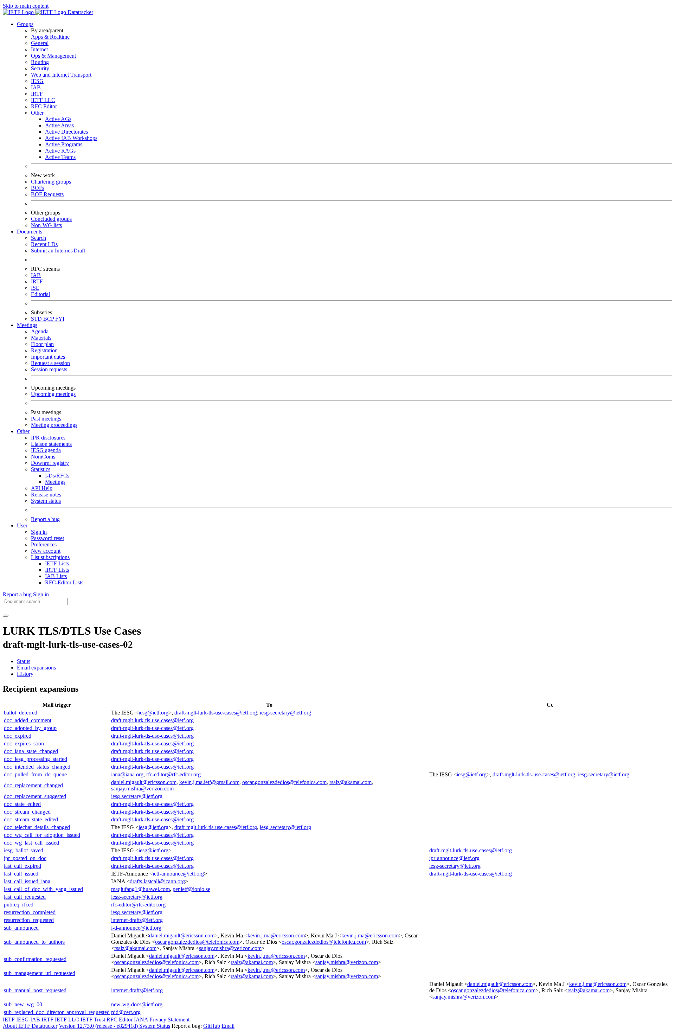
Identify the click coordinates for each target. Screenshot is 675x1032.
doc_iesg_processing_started (35, 759)
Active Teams (60, 157)
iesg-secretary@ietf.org (285, 713)
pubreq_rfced (18, 905)
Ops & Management (53, 56)
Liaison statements (51, 444)
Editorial (40, 294)
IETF (9, 1020)
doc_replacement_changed (33, 785)
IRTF (37, 94)
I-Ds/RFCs (57, 476)
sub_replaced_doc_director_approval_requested (57, 1012)
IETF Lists (57, 563)
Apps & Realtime (50, 37)
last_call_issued (21, 874)
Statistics (40, 469)
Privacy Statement (169, 1020)
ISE (35, 288)
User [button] (22, 525)
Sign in (39, 532)
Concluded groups (51, 219)
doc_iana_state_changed (31, 751)
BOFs (37, 188)
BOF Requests (47, 194)
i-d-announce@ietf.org (136, 928)
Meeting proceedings (54, 425)
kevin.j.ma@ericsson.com (276, 935)
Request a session (50, 363)
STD (37, 319)
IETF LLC (43, 100)
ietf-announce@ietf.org (178, 874)
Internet (39, 49)
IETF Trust (93, 1020)
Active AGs (58, 119)
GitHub (211, 1026)
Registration (44, 350)
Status (23, 661)
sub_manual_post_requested (35, 990)
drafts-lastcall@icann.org (157, 881)
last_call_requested (25, 897)
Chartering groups (51, 182)
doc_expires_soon (24, 743)
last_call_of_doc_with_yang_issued (43, 889)
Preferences (44, 544)
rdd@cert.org (126, 1012)
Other (37, 113)
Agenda (40, 331)
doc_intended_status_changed (37, 767)
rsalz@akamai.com (350, 782)
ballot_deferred (20, 713)
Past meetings (46, 419)
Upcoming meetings (53, 394)
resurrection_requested (29, 920)
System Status (154, 1026)
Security (40, 68)
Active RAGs (60, 151)
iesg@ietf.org (153, 713)
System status (46, 501)
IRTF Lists (57, 570)
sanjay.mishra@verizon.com (142, 788)
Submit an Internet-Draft (58, 251)
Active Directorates (66, 132)
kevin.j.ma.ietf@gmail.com (209, 782)
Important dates (48, 357)
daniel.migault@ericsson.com (143, 782)
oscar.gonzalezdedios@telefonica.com (284, 782)
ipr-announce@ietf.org (454, 858)
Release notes (46, 495)
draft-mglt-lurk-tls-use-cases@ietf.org (215, 713)
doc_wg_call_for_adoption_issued (42, 835)
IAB (36, 87)
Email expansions (36, 668)
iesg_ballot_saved (23, 850)
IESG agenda (46, 450)
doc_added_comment (27, 720)
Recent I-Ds (44, 244)
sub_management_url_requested (39, 973)
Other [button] (23, 431)
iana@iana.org (127, 774)
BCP (49, 319)
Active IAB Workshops (71, 138)
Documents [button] (29, 232)
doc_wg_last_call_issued (31, 843)
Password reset (47, 538)
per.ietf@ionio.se (191, 889)
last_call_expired (22, 866)
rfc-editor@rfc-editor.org (173, 774)
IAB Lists (56, 576)
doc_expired (17, 736)
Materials (41, 338)
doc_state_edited (22, 804)
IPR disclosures (48, 438)
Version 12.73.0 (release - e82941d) (99, 1026)
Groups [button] (25, 24)
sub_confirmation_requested (35, 959)
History (25, 674)
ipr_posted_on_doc (25, 858)
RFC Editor (44, 106)
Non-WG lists (46, 225)
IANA (141, 1020)
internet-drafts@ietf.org (137, 920)
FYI (59, 319)
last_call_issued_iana (27, 881)
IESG (37, 81)
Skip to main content (26, 6)
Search (38, 238)
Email (227, 1026)
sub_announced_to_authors (34, 942)
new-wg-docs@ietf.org (136, 1004)
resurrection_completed (30, 912)
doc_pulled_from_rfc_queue (35, 774)
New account (45, 551)
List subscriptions (50, 557)
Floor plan (42, 344)
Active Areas (59, 125)
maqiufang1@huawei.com (140, 889)
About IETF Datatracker (30, 1026)
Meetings (55, 482)
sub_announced (21, 928)
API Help (41, 488)
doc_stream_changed (27, 812)
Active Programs (63, 144)
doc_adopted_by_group (30, 728)
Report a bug (45, 519)
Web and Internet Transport (61, 75)
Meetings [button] (27, 325)
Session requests (49, 369)
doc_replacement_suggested (35, 796)
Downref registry (50, 463)
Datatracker (79, 12)
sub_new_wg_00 (23, 1004)
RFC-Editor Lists (64, 582)
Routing (40, 62)
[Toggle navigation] (5, 616)
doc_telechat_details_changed (37, 827)
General (40, 43)
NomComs (43, 457)
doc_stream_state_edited (31, 819)
